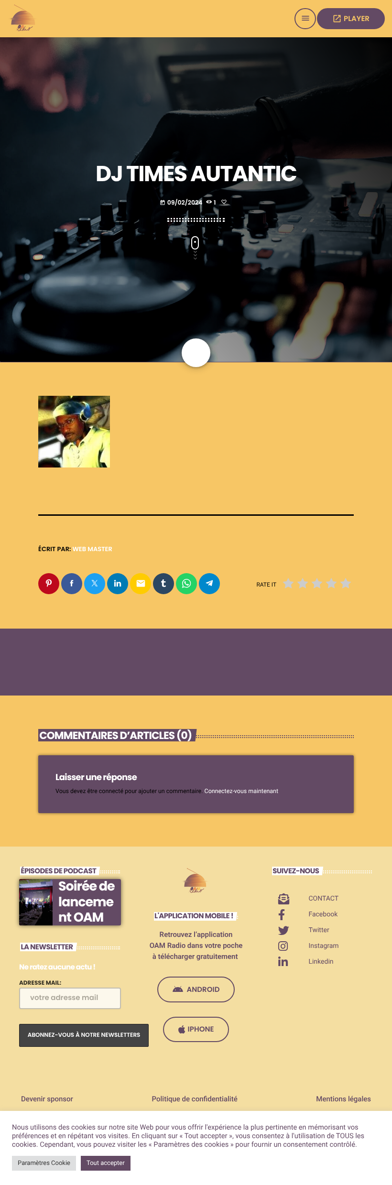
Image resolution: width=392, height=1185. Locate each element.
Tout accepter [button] (106, 1163)
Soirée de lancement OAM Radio (86, 910)
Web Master (92, 549)
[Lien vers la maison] (24, 18)
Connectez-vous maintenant (242, 791)
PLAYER (351, 19)
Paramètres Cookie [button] (44, 1163)
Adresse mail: (40, 983)
